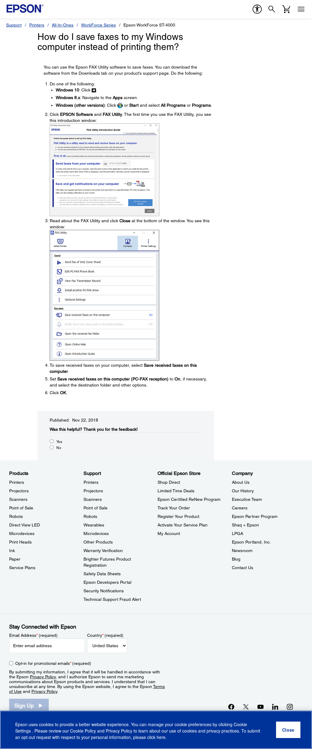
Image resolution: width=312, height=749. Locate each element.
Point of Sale (21, 507)
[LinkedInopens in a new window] (275, 706)
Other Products (98, 542)
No (58, 448)
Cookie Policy (83, 731)
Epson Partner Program (255, 516)
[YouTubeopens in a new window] (260, 706)
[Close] (288, 730)
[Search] (272, 9)
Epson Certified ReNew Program (189, 499)
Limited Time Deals (176, 490)
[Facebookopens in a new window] (231, 706)
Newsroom (242, 550)
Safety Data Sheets (102, 573)
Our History (243, 490)
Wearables (93, 525)
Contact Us (242, 567)
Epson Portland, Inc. (251, 542)
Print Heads (20, 542)
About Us (241, 482)
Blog (236, 559)
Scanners (18, 499)
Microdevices (21, 533)
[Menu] (301, 9)
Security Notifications (103, 590)
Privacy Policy (43, 676)
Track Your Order (174, 507)
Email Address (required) (33, 635)
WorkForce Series (98, 25)
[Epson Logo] (25, 8)
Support (14, 25)
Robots (16, 516)
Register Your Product (178, 516)
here (161, 737)
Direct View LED (24, 525)
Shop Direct (169, 482)
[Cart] (286, 9)
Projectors (19, 490)
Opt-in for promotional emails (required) (53, 663)
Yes (59, 442)
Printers (36, 25)
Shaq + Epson (245, 525)
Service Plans (22, 567)
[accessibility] (257, 9)
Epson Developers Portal (107, 582)
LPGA (237, 533)
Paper (14, 559)
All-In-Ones (62, 25)
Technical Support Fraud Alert (112, 599)
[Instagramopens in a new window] (289, 706)
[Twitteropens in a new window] (245, 706)
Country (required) (105, 635)
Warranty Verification (103, 550)
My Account (169, 533)
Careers (239, 507)
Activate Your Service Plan (182, 525)
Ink (12, 550)
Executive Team (247, 499)
